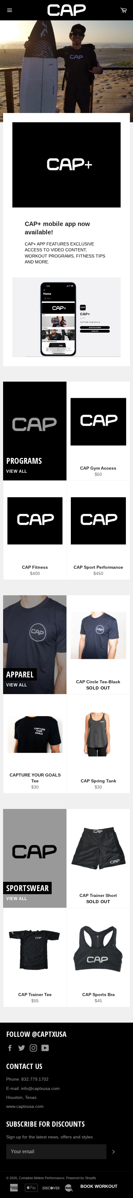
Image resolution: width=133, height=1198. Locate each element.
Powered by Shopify (81, 1178)
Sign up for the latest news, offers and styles (49, 1136)
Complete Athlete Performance (41, 1178)
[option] (66, 71)
